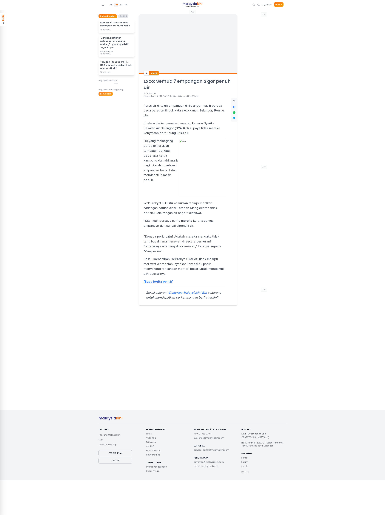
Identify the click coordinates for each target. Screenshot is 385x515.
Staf (101, 439)
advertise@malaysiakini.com (209, 461)
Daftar (278, 4)
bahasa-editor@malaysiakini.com (211, 449)
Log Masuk (267, 4)
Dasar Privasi (152, 470)
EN (111, 5)
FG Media (151, 442)
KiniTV (149, 433)
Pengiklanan (115, 453)
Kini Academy (153, 450)
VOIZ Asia (151, 437)
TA (126, 5)
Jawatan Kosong (107, 444)
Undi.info (150, 446)
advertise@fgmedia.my (206, 466)
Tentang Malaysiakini (109, 434)
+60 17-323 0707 (202, 433)
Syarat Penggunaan (156, 466)
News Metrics (153, 454)
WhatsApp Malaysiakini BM (187, 292)
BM (116, 5)
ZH (121, 5)
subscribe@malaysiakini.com (209, 437)
